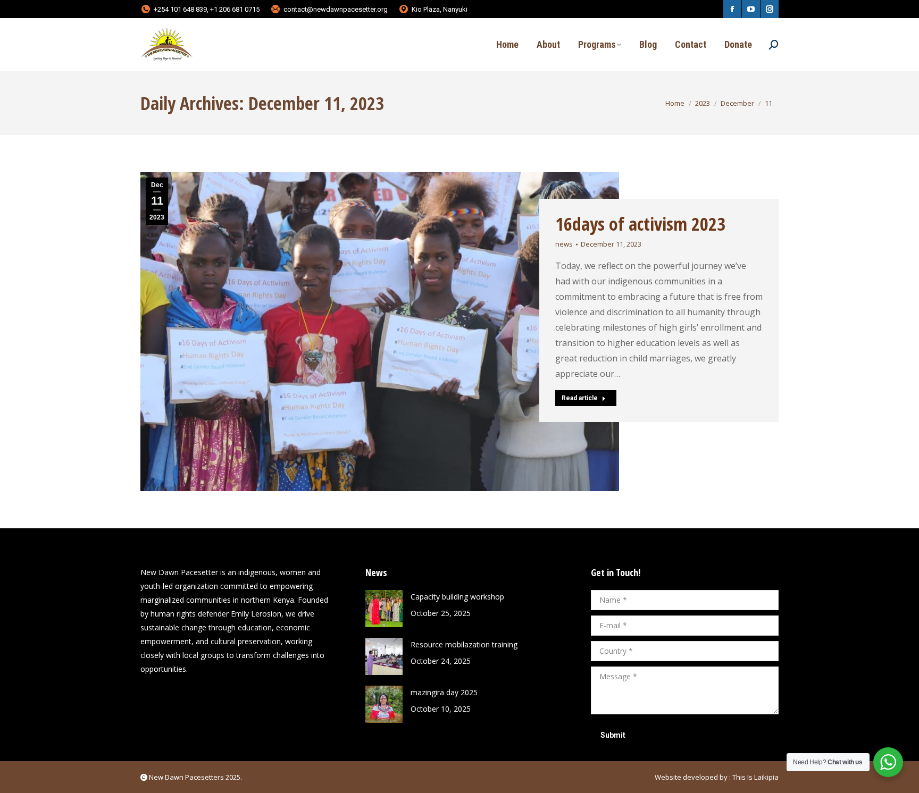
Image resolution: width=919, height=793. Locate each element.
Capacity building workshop (457, 597)
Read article (580, 398)
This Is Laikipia (755, 777)
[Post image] (384, 608)
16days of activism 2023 (640, 224)
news (564, 244)
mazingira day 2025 (444, 692)
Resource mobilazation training (464, 644)
